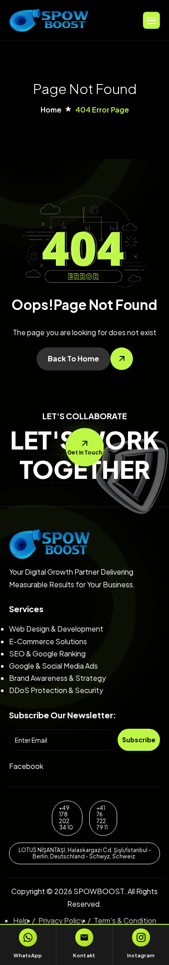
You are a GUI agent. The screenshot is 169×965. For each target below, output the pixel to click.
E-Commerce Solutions (48, 641)
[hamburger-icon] (151, 20)
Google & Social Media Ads (53, 665)
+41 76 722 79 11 (102, 818)
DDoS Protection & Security (56, 690)
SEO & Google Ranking (47, 653)
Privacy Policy (61, 920)
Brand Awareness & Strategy (57, 678)
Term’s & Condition (125, 920)
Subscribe (138, 739)
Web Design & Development (56, 628)
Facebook (26, 766)
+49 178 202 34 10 (66, 818)
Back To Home (73, 358)
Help (21, 920)
